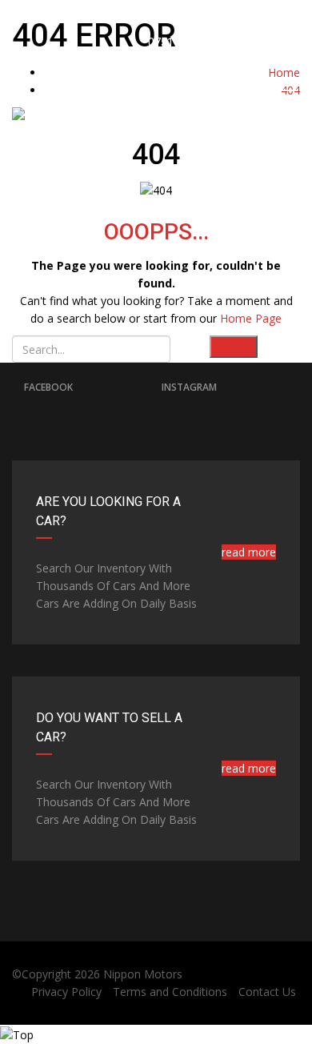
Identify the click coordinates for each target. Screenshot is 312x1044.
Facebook (48, 387)
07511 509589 (183, 42)
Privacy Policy (66, 991)
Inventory (215, 215)
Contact (296, 215)
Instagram (189, 387)
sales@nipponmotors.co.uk (225, 16)
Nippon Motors (142, 974)
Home (36, 215)
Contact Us (267, 991)
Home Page (251, 318)
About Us (190, 215)
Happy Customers (242, 215)
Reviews (269, 215)
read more (249, 552)
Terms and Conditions (170, 991)
